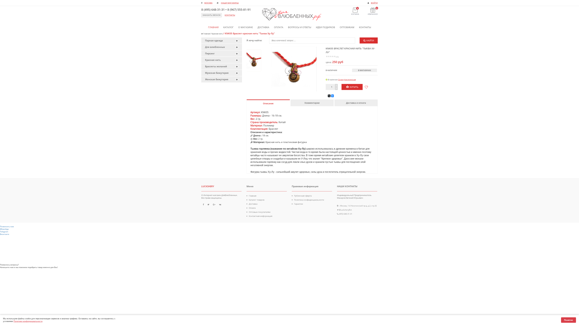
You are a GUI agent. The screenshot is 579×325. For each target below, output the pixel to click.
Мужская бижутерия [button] (217, 72)
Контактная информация (260, 216)
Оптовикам (347, 27)
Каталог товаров (256, 199)
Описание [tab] (268, 103)
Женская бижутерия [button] (216, 79)
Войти (374, 3)
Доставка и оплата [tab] (356, 102)
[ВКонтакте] (332, 95)
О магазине (245, 27)
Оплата (278, 27)
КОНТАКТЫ (230, 15)
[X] (329, 95)
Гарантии (298, 204)
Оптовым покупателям (260, 212)
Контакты (365, 27)
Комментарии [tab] (312, 102)
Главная (213, 27)
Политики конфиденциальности (28, 321)
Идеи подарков (325, 27)
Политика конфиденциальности (309, 199)
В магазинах (364, 70)
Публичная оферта (303, 195)
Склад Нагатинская (347, 79)
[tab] (221, 40)
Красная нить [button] (213, 59)
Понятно (568, 320)
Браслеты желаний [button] (216, 66)
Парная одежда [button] (214, 40)
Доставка (263, 27)
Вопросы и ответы (299, 27)
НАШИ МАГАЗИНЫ (230, 3)
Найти (370, 40)
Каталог (228, 27)
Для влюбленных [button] (215, 46)
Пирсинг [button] (210, 53)
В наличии (331, 70)
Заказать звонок (211, 15)
